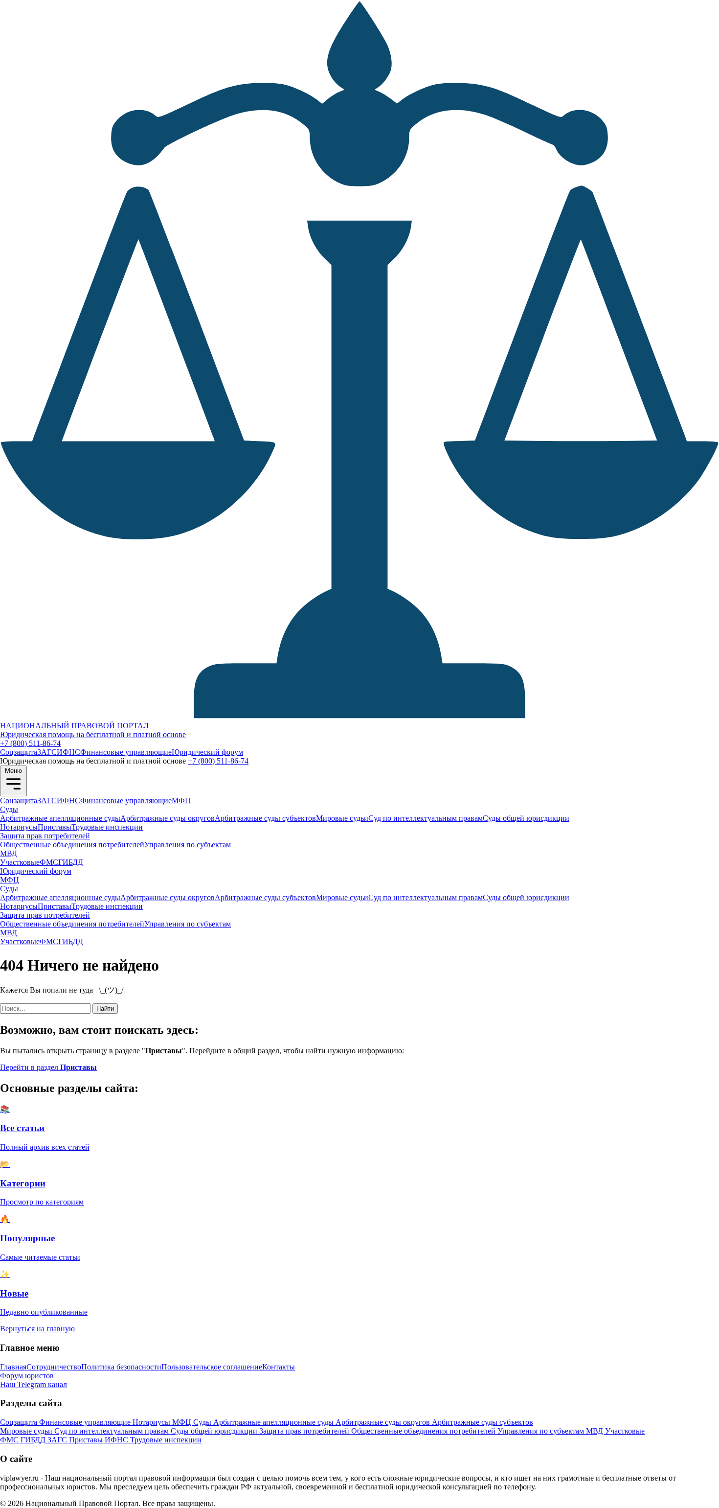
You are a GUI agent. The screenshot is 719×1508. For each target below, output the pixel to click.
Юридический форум (207, 752)
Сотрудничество (53, 1367)
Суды (9, 809)
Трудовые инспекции (107, 827)
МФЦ (181, 800)
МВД (8, 853)
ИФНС (68, 752)
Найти (105, 1008)
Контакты (278, 1367)
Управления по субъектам (187, 844)
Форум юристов (27, 1375)
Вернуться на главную (37, 1328)
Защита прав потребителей (45, 836)
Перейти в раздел (48, 1067)
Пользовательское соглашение (211, 1367)
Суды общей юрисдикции (526, 818)
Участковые (20, 862)
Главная (13, 1367)
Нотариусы (19, 827)
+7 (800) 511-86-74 (30, 743)
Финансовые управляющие (126, 752)
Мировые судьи (342, 818)
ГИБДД (70, 862)
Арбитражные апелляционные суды (60, 818)
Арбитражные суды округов (167, 818)
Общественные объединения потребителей (72, 844)
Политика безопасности (121, 1367)
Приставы (54, 827)
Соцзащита (18, 752)
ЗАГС (47, 752)
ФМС (49, 862)
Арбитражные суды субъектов (265, 818)
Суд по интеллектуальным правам (425, 818)
